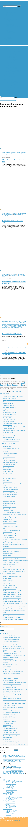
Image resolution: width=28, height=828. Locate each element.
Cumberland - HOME (8, 510)
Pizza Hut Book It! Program (9, 478)
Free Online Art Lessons (8, 466)
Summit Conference (7, 416)
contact (1, 383)
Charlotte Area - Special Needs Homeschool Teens (15, 599)
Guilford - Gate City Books (9, 643)
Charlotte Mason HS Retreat (9, 398)
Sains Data (5, 768)
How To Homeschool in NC (9, 9)
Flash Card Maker (7, 458)
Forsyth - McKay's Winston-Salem (11, 639)
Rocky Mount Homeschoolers (10, 541)
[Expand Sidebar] (0, 622)
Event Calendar (9, 37)
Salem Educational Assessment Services (12, 601)
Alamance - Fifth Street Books (10, 635)
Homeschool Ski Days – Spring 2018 (11, 760)
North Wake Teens (7, 519)
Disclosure (8, 44)
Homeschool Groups (8, 23)
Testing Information (12, 388)
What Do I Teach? (10, 14)
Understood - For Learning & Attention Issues (13, 608)
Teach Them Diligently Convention (11, 417)
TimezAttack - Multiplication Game (11, 492)
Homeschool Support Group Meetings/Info (12, 325)
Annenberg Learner (7, 450)
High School (6, 30)
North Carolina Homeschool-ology (8, 1)
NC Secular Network (8, 524)
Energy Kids (6, 455)
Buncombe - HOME (7, 505)
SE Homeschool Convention (9, 412)
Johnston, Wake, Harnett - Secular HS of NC (13, 569)
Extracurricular (6, 33)
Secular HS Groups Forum (9, 564)
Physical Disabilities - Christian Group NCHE (13, 619)
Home (4, 8)
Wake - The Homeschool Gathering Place (13, 651)
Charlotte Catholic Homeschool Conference (13, 396)
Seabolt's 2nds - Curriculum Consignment (13, 671)
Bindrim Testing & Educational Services (12, 598)
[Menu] (0, 777)
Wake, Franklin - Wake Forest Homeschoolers (14, 542)
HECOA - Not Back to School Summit (12, 434)
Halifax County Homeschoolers (10, 516)
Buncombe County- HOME (9, 503)
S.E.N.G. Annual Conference (9, 414)
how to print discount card (13, 383)
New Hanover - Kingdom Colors (10, 517)
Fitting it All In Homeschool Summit (11, 441)
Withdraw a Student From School (14, 11)
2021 (5, 383)
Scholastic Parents (7, 482)
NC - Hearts (6, 719)
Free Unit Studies (7, 467)
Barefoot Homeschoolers (9, 501)
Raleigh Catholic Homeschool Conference (13, 409)
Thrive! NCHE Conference (9, 419)
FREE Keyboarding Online (9, 460)
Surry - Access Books (8, 659)
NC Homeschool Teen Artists (9, 687)
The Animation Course (8, 723)
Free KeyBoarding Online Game (10, 462)
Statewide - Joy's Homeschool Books (11, 637)
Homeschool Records (11, 12)
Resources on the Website (12, 334)
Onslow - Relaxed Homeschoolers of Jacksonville (14, 557)
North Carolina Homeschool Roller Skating (13, 755)
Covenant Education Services (10, 615)
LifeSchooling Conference (9, 405)
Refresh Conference (8, 410)
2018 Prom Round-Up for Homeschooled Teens (14, 759)
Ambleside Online (7, 446)
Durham (23, 381)
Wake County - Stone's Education (11, 641)
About (7, 42)
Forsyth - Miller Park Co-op (9, 535)
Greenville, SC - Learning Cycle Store (12, 646)
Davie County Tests (16, 381)
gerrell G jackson (7, 767)
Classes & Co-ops (10, 24)
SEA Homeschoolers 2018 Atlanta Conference (14, 430)
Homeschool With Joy (8, 403)
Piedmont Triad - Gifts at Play (10, 587)
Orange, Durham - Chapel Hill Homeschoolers (14, 571)
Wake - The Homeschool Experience (11, 530)
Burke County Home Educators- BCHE (12, 551)
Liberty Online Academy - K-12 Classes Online (14, 703)
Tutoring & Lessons (10, 25)
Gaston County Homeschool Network (11, 512)
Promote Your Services (11, 39)
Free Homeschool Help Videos (10, 692)
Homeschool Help (10, 17)
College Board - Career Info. (9, 721)
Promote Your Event (10, 40)
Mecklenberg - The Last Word (10, 664)
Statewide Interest (10, 154)
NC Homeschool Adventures (9, 523)
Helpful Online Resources (13, 324)
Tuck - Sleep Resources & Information (12, 596)
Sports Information (10, 34)
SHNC (4, 528)
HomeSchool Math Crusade (9, 730)
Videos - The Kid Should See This (11, 741)
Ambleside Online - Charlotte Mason (11, 448)
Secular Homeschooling (11, 27)
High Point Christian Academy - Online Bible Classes (15, 744)
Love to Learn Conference (9, 407)
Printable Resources (14, 275)
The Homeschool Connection (10, 710)
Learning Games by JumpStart (10, 678)
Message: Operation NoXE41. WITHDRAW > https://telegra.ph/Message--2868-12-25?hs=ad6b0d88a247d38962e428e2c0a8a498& (13, 772)
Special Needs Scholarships (9, 589)
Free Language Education (9, 464)
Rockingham (6, 387)
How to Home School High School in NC (14, 326)
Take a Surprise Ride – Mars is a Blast (12, 761)
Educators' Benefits (21, 213)
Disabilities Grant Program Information (12, 617)
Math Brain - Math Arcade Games (11, 475)
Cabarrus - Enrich (7, 555)
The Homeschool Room (8, 491)
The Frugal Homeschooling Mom (11, 489)
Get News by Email (7, 38)
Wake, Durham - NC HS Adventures (11, 558)
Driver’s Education (10, 32)
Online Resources (10, 21)
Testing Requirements (11, 13)
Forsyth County (13, 387)
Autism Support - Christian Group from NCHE (14, 606)
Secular (3, 154)
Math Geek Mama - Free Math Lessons (12, 476)
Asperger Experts (7, 578)
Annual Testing (5, 321)
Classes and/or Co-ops (14, 321)
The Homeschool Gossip (9, 685)
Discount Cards (9, 20)
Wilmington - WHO (7, 532)
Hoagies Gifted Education (9, 585)
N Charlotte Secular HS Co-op (10, 521)
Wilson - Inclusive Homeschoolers (11, 533)
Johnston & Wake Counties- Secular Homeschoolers (15, 548)
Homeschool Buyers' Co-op (9, 714)
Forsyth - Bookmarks (8, 668)
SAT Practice (6, 480)
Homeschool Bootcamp (8, 437)
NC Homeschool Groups (16, 770)
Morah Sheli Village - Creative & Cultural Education (15, 689)
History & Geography (8, 471)
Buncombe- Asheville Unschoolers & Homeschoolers (15, 560)
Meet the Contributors (11, 43)
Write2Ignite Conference (8, 421)
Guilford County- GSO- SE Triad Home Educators (14, 514)
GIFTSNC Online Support (9, 582)
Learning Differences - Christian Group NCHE (13, 614)
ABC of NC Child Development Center (12, 576)
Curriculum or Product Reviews (9, 152)
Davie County (20, 387)
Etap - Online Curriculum (9, 705)
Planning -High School (11, 31)
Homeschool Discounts (11, 19)
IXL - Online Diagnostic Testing (10, 680)
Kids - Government (7, 473)
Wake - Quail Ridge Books (9, 496)
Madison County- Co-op (8, 553)
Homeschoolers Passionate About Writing (12, 742)
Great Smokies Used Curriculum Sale (12, 669)
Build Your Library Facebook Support (11, 567)
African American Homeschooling (14, 26)
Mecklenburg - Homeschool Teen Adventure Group (15, 539)
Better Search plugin (16, 391)
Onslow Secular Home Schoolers (11, 526)
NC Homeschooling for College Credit (12, 712)
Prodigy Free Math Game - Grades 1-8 (12, 735)
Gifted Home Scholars (8, 580)
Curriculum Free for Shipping (10, 453)
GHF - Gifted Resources (8, 583)
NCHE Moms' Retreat (8, 432)
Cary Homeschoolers (8, 508)
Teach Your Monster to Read (10, 487)
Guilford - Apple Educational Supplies (11, 673)
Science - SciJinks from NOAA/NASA (12, 698)
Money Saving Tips (18, 214)
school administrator (4, 381)
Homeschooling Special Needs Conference (13, 435)
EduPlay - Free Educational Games (11, 734)
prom (11, 381)
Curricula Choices (10, 15)
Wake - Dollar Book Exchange (10, 494)
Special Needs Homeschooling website (12, 590)
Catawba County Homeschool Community (13, 566)
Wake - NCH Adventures (8, 537)
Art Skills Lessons (7, 451)
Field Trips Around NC (11, 36)
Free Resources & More (8, 18)
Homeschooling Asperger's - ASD (11, 592)
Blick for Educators (7, 737)
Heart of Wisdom (7, 469)
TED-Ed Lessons (7, 725)
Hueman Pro (17, 820)
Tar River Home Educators (9, 549)
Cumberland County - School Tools (11, 644)
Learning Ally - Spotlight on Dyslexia (11, 439)
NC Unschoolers (10, 29)
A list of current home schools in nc (13, 384)
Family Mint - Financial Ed (9, 457)
